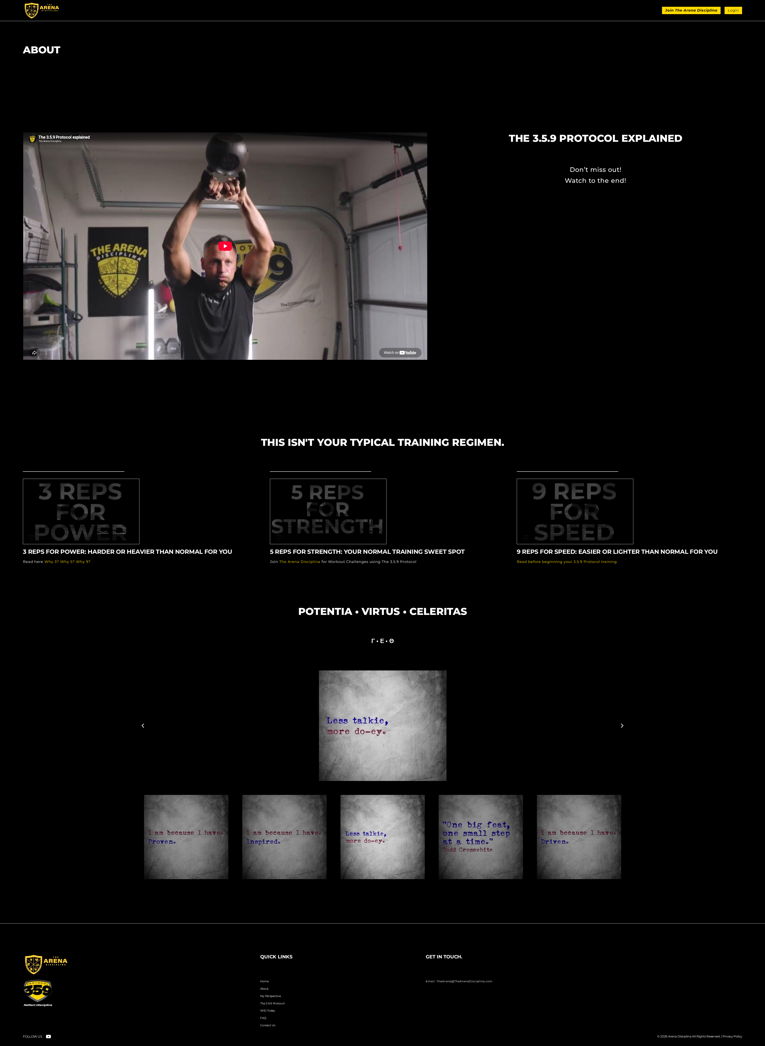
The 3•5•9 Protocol (272, 1003)
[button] (143, 725)
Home (264, 981)
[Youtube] (48, 1036)
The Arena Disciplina (299, 562)
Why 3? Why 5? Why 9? (67, 562)
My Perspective (270, 996)
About (264, 988)
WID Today (267, 1010)
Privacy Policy (732, 1036)
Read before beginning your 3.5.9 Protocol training (567, 562)
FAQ (263, 1018)
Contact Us (267, 1025)
